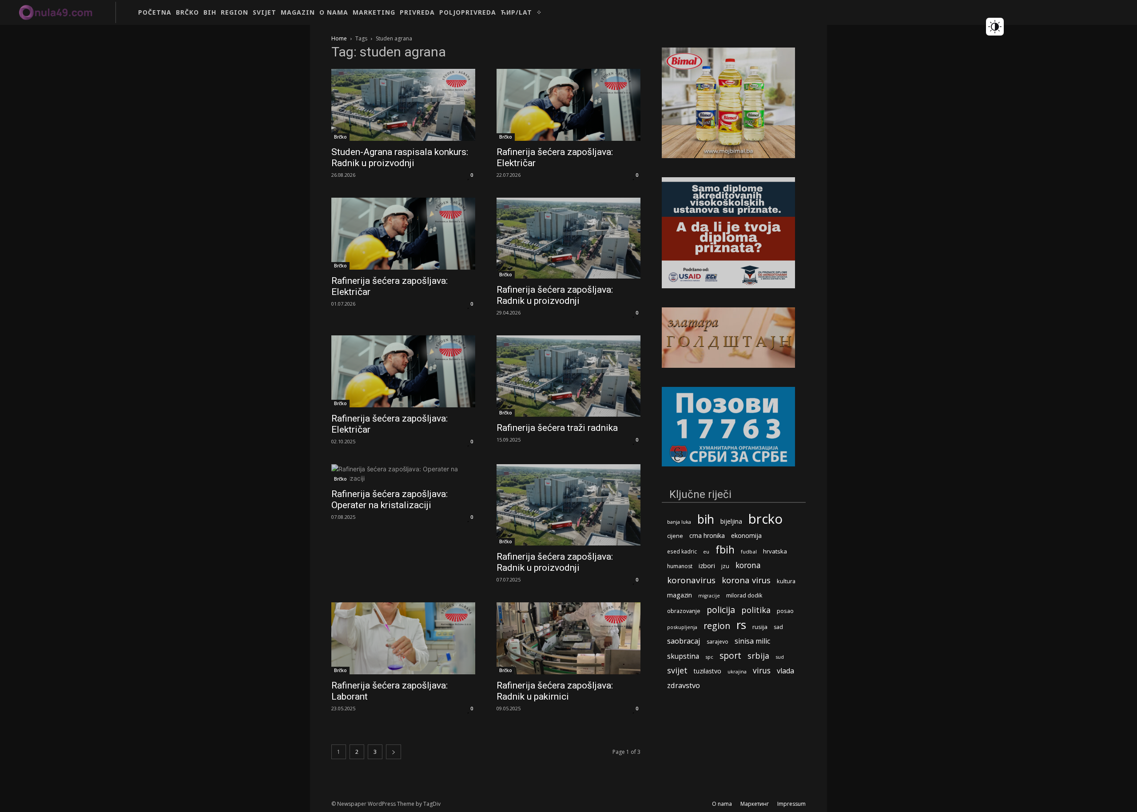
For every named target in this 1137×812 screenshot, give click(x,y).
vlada (785, 671)
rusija (759, 627)
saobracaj (683, 640)
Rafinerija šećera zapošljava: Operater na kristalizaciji (389, 499)
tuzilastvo (707, 671)
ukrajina (737, 671)
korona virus (746, 580)
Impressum (791, 804)
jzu (725, 566)
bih (705, 519)
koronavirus (691, 580)
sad (778, 627)
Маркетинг (754, 804)
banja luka (679, 521)
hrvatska (775, 551)
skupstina (683, 656)
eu (706, 551)
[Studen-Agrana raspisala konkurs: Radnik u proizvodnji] (403, 105)
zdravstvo (683, 685)
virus (762, 670)
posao (785, 611)
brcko (765, 519)
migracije (709, 596)
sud (779, 656)
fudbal (749, 551)
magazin (679, 594)
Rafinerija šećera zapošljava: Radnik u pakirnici (555, 691)
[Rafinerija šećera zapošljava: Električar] (568, 105)
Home (339, 38)
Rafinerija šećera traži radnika (557, 427)
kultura (786, 581)
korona (748, 565)
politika (756, 610)
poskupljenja (682, 627)
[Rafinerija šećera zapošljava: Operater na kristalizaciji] (403, 473)
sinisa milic (752, 641)
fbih (725, 549)
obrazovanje (683, 611)
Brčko (340, 137)
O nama (722, 804)
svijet (677, 670)
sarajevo (717, 641)
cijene (675, 536)
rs (741, 624)
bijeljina (731, 521)
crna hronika (707, 535)
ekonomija (746, 535)
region (717, 625)
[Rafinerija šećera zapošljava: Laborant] (403, 638)
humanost (679, 566)
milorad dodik (744, 595)
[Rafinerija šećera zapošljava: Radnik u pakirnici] (568, 638)
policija (721, 609)
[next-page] (393, 751)
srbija (758, 656)
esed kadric (682, 551)
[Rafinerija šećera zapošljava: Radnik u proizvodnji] (568, 238)
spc (709, 656)
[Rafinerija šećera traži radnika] (568, 375)
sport (730, 655)
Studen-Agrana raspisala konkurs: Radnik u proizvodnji (399, 157)
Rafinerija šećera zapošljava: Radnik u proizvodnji (555, 295)
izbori (707, 565)
